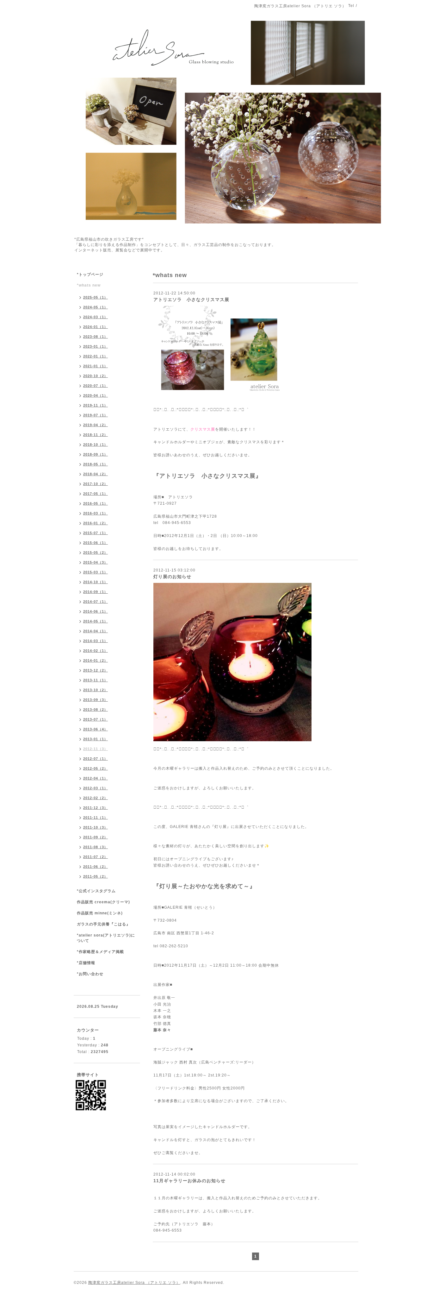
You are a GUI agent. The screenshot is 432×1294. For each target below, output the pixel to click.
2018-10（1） (95, 444)
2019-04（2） (95, 425)
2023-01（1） (95, 346)
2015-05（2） (95, 552)
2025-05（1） (95, 297)
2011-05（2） (95, 876)
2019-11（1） (95, 405)
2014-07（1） (95, 601)
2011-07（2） (95, 857)
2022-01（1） (95, 356)
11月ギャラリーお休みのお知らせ (189, 1180)
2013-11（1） (95, 680)
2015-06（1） (95, 543)
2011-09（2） (95, 837)
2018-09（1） (95, 454)
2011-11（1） (95, 817)
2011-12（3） (95, 808)
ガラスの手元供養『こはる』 (103, 924)
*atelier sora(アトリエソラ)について (106, 938)
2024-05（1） (95, 307)
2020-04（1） (95, 395)
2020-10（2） (95, 376)
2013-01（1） (95, 739)
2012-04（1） (95, 778)
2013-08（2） (95, 709)
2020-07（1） (95, 386)
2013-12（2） (95, 670)
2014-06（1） (95, 611)
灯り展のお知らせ (172, 576)
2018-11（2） (95, 435)
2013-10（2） (95, 690)
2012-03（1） (95, 788)
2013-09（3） (95, 700)
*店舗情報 (86, 963)
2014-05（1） (95, 621)
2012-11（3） (95, 749)
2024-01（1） (95, 327)
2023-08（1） (95, 336)
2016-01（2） (95, 523)
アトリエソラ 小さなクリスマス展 (191, 299)
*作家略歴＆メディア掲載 (100, 952)
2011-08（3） (95, 847)
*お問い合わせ (90, 974)
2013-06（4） (95, 729)
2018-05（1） (95, 464)
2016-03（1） (95, 513)
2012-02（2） (95, 798)
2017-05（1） (95, 494)
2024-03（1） (95, 317)
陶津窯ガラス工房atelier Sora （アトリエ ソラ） (134, 1282)
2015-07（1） (95, 533)
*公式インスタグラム (96, 891)
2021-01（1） (95, 366)
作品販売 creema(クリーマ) (103, 902)
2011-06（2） (95, 866)
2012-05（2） (95, 768)
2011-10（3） (95, 827)
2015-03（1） (95, 572)
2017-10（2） (95, 484)
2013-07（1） (95, 719)
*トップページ (90, 274)
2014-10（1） (95, 582)
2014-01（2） (95, 660)
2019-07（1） (95, 415)
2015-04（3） (95, 562)
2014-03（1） (95, 641)
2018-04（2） (95, 474)
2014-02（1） (95, 651)
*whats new (89, 285)
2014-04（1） (95, 631)
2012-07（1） (95, 759)
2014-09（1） (95, 592)
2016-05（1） (95, 503)
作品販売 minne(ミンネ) (100, 913)
